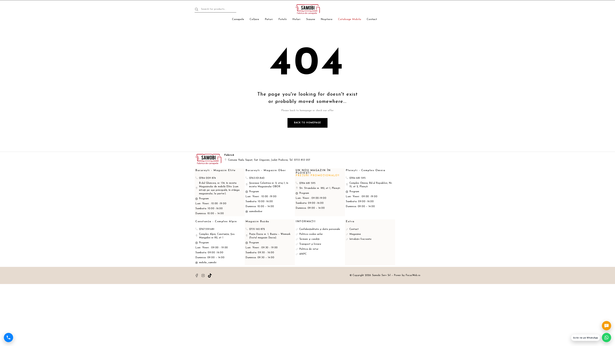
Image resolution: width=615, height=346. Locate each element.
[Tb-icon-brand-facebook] (197, 275)
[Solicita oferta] (606, 325)
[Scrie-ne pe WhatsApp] (606, 337)
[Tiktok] (210, 275)
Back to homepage (307, 123)
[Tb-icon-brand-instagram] (203, 275)
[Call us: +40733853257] (8, 337)
